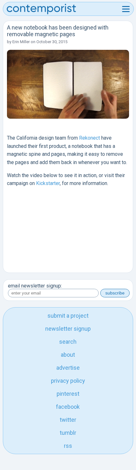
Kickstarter (48, 183)
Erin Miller (21, 41)
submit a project (68, 315)
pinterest (68, 393)
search (68, 341)
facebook (68, 406)
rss (68, 445)
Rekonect (89, 138)
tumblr (68, 432)
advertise (68, 367)
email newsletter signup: (35, 286)
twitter (68, 419)
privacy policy (68, 380)
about (68, 354)
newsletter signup (68, 328)
